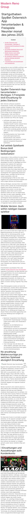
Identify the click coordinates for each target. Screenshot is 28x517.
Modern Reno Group (10, 5)
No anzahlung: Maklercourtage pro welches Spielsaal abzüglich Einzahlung (14, 58)
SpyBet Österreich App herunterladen (16, 269)
